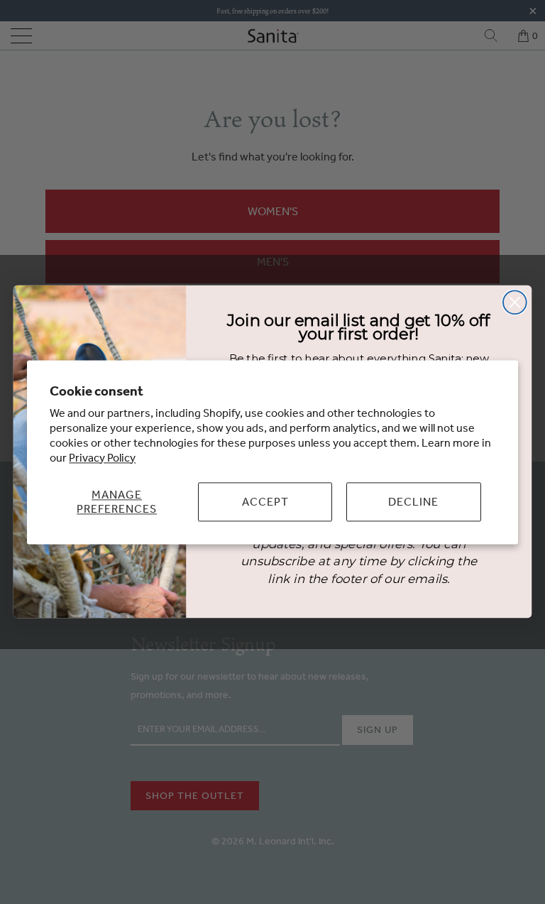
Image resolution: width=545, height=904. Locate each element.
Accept (265, 501)
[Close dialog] (515, 303)
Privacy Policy (102, 457)
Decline (413, 501)
